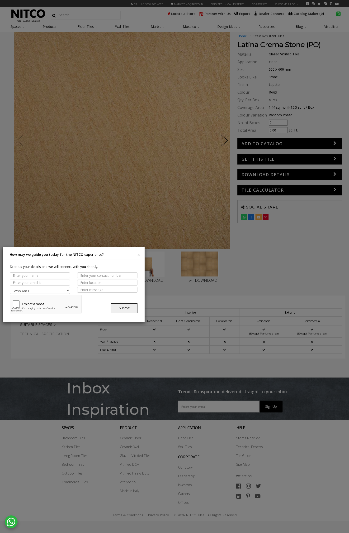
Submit (124, 308)
